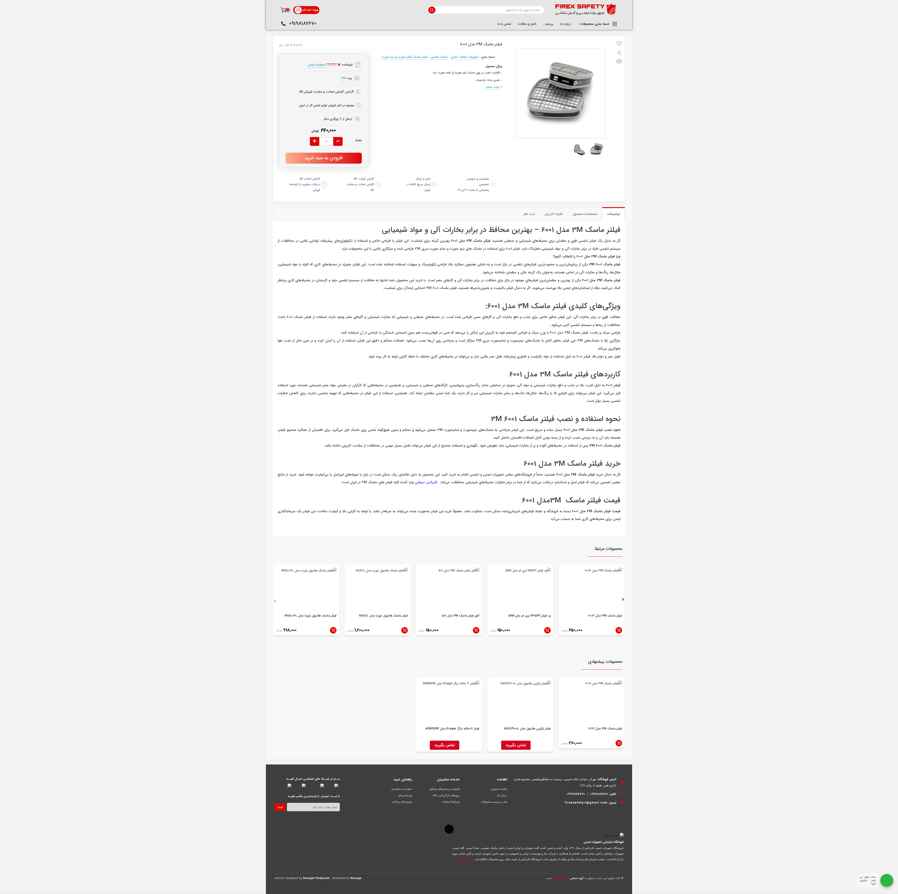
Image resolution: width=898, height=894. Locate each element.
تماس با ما (504, 23)
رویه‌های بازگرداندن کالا (446, 795)
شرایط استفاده (451, 801)
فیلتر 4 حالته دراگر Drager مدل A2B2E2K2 (452, 728)
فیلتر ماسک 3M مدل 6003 (605, 615)
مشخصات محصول (585, 213)
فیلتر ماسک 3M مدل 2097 (605, 728)
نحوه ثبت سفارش (401, 788)
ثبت (280, 807)
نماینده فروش (499, 788)
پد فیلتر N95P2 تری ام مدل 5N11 (529, 615)
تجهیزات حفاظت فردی (465, 56)
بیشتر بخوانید (465, 859)
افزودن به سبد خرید (323, 158)
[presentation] (275, 600)
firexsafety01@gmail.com (586, 802)
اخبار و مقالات (527, 23)
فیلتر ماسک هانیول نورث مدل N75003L (311, 615)
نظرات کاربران (554, 213)
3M (343, 78)
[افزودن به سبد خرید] (619, 630)
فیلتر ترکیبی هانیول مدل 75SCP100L (527, 728)
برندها (549, 24)
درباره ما (565, 23)
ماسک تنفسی (439, 56)
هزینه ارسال (405, 795)
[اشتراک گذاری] (619, 53)
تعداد (358, 140)
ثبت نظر (529, 213)
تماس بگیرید (516, 745)
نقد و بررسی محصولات (494, 801)
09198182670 (303, 23)
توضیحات (613, 213)
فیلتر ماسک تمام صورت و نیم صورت (404, 56)
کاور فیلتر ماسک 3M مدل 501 (460, 615)
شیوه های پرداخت (401, 801)
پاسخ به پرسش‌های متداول (444, 788)
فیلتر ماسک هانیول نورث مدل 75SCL (383, 615)
